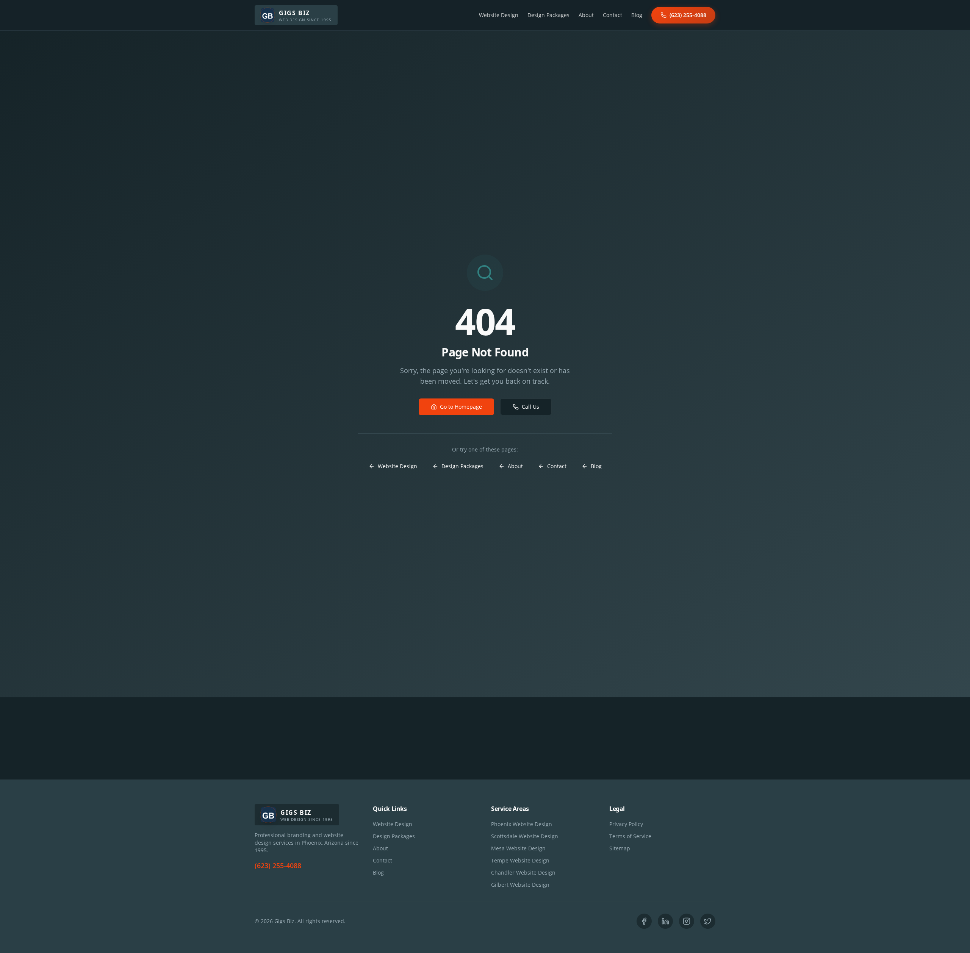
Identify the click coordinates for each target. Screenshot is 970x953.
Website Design (498, 15)
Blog (636, 15)
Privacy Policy (626, 824)
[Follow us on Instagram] (686, 921)
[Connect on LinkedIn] (665, 921)
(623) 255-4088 (688, 15)
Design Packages (548, 15)
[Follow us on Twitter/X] (707, 921)
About (586, 15)
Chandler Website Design (523, 872)
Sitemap (619, 848)
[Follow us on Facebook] (644, 921)
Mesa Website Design (518, 848)
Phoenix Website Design (521, 824)
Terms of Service (630, 836)
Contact (612, 15)
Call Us (530, 406)
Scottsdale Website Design (524, 836)
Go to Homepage (461, 406)
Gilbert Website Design (520, 884)
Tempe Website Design (520, 860)
